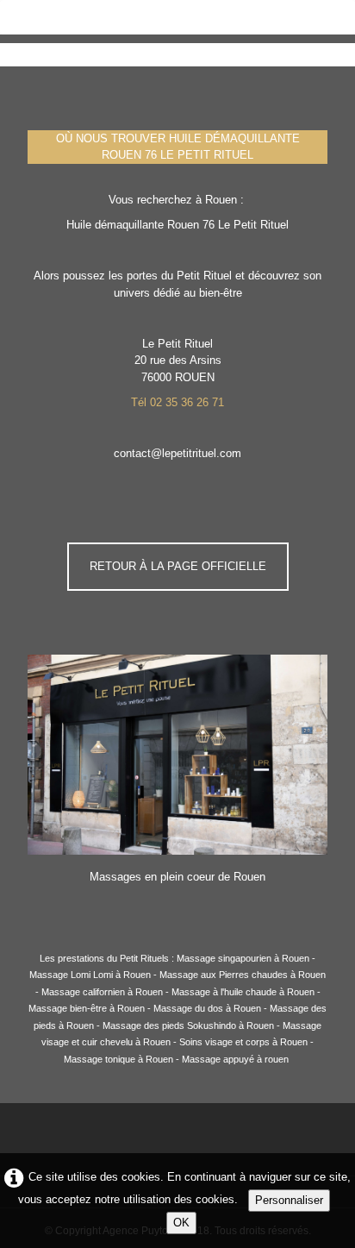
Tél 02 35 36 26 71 (177, 402)
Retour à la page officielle (178, 566)
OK (181, 1222)
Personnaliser (289, 1200)
